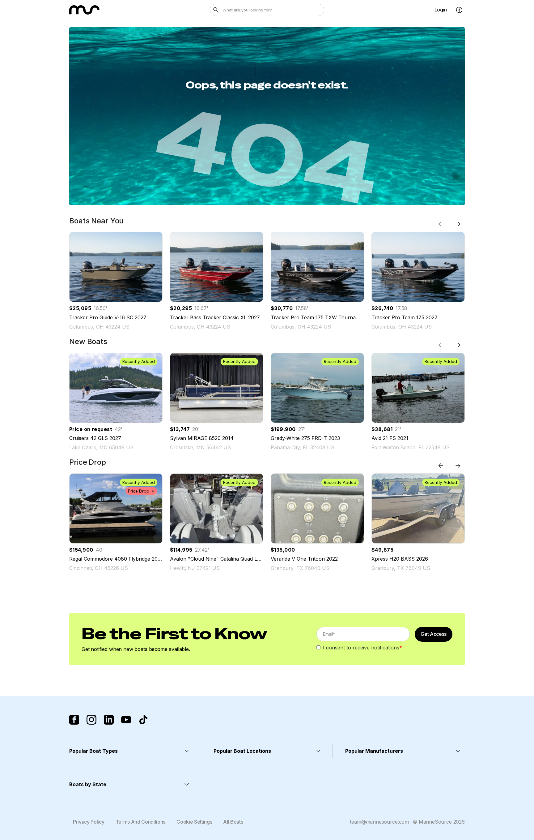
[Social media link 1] (74, 720)
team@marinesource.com (379, 822)
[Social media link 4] (126, 720)
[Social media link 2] (91, 720)
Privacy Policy (88, 822)
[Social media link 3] (109, 720)
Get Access (434, 634)
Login (440, 9)
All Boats (233, 822)
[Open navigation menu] (459, 9)
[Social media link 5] (143, 720)
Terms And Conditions (141, 822)
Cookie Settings (194, 822)
